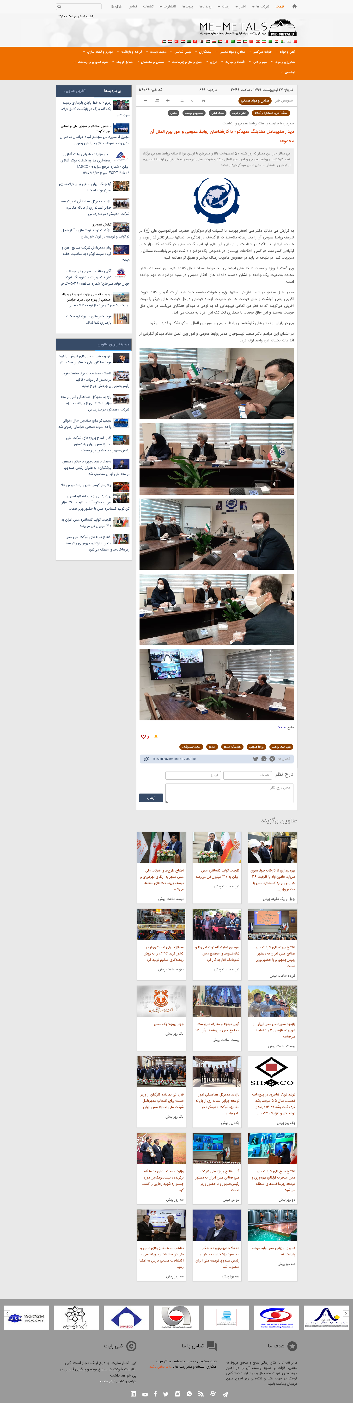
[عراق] (239, 41)
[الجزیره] (283, 41)
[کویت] (245, 41)
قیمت (280, 7)
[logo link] (248, 30)
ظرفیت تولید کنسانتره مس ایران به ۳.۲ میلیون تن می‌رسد (217, 874)
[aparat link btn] (213, 1394)
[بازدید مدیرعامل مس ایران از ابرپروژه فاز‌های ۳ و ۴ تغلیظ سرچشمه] (272, 1001)
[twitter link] (255, 759)
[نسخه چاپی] (182, 101)
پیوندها (187, 7)
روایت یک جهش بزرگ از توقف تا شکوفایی (98, 305)
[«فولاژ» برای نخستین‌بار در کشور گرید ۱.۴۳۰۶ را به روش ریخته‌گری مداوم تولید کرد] (161, 924)
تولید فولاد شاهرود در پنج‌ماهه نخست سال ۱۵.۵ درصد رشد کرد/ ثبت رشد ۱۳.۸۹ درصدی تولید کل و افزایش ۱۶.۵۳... (273, 1104)
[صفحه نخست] (294, 6)
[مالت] (226, 41)
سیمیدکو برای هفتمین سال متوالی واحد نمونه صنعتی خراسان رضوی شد (84, 424)
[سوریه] (183, 41)
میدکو (281, 727)
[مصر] (276, 41)
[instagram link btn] (177, 1394)
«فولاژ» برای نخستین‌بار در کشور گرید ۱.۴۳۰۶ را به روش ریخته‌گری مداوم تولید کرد (163, 953)
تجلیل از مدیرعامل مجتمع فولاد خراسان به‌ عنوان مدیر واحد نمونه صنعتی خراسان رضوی (94, 140)
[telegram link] (272, 759)
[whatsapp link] (264, 759)
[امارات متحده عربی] (164, 41)
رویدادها (205, 7)
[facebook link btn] (155, 1394)
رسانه (225, 7)
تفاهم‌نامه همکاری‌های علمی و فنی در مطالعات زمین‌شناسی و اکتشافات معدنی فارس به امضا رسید (161, 1257)
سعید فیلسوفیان (191, 746)
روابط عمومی (256, 746)
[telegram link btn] (225, 1394)
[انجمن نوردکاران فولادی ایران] (326, 1318)
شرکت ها (262, 7)
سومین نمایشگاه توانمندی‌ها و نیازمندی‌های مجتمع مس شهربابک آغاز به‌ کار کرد (217, 953)
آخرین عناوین (74, 91)
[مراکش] (251, 41)
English (116, 6)
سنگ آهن (217, 113)
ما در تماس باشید (160, 1367)
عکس (173, 113)
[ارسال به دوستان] (193, 101)
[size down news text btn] (146, 101)
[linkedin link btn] (133, 1394)
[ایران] (264, 41)
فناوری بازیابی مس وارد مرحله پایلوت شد (273, 1251)
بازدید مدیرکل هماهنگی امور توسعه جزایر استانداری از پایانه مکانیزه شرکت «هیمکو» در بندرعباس (217, 1104)
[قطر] (201, 41)
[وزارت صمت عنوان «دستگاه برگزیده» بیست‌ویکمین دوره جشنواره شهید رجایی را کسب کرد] (161, 1148)
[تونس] (195, 41)
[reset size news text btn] (157, 101)
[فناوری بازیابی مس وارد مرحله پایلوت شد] (272, 1225)
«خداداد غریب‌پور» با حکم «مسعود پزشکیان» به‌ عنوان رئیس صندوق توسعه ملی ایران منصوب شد (217, 1257)
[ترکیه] (176, 41)
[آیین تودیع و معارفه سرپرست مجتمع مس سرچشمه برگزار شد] (217, 1001)
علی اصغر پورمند (281, 746)
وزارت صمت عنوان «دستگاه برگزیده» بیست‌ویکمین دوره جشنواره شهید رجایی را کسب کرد (162, 1180)
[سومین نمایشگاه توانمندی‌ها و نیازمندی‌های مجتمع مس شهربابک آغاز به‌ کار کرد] (217, 924)
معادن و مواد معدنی (255, 101)
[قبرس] (289, 41)
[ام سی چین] (76, 1318)
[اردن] (208, 41)
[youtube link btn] (145, 1395)
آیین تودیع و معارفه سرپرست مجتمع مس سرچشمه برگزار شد (217, 1027)
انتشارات (170, 7)
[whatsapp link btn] (189, 1394)
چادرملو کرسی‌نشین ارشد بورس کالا (86, 485)
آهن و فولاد (239, 113)
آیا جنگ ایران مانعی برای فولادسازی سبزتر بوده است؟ (85, 187)
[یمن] (170, 41)
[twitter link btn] (165, 1394)
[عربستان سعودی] (189, 41)
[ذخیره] (203, 101)
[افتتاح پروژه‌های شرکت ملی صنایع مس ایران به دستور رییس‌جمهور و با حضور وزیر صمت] (272, 924)
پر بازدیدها (112, 91)
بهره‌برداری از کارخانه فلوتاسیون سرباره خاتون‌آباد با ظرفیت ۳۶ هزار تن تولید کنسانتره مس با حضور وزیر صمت (95, 502)
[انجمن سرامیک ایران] (126, 1318)
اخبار (242, 7)
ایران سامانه (107, 1381)
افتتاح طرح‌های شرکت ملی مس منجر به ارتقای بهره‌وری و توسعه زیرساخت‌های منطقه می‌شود (161, 880)
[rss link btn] (201, 1394)
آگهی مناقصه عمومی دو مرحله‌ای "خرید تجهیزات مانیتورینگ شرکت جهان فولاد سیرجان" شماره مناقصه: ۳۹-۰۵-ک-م (95, 277)
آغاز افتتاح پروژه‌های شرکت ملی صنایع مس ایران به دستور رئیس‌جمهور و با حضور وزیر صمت (217, 1180)
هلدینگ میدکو (232, 746)
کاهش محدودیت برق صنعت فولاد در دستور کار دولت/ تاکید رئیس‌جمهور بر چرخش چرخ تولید (95, 380)
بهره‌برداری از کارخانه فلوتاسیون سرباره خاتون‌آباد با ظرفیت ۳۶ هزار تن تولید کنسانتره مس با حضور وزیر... (272, 880)
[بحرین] (295, 41)
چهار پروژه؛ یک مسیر (168, 1024)
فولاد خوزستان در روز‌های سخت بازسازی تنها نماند (88, 320)
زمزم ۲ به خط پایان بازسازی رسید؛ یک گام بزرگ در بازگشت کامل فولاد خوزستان (95, 109)
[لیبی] (233, 41)
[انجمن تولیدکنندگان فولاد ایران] (226, 1318)
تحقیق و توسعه (194, 113)
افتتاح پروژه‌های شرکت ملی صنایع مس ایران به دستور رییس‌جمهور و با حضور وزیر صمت (275, 956)
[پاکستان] (270, 41)
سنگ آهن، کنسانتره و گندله (271, 113)
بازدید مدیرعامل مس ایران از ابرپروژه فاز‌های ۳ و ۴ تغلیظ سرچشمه (274, 1030)
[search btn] (59, 7)
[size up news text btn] (168, 101)
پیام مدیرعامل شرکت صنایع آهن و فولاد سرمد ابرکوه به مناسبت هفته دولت (95, 254)
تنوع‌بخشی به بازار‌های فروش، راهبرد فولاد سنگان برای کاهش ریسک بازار (85, 359)
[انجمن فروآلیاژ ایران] (276, 1318)
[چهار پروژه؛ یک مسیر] (161, 1001)
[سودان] (220, 41)
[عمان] (214, 41)
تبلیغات (148, 7)
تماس (132, 7)
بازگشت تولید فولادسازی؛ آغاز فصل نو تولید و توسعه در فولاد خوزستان (95, 233)
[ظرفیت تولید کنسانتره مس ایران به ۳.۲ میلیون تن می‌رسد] (217, 847)
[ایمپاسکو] (176, 1318)
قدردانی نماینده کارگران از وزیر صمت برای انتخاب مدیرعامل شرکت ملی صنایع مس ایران (162, 1101)
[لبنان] (258, 41)
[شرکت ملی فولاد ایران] (26, 1318)
